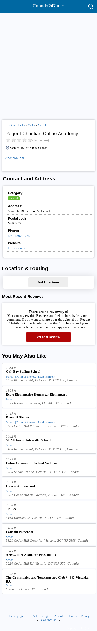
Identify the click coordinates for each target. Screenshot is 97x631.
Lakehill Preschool (19, 532)
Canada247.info (48, 5)
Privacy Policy (79, 616)
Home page (15, 616)
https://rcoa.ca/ (18, 248)
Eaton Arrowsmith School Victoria (31, 463)
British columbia (16, 125)
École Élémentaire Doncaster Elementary (36, 394)
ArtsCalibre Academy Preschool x (31, 554)
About (58, 616)
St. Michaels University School (28, 440)
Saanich (42, 125)
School (13, 198)
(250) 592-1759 (15, 158)
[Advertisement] (48, 64)
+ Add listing (39, 616)
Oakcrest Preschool (20, 486)
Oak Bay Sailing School (23, 371)
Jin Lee (11, 509)
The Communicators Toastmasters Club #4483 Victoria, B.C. (47, 579)
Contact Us (48, 620)
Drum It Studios (18, 417)
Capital (31, 125)
